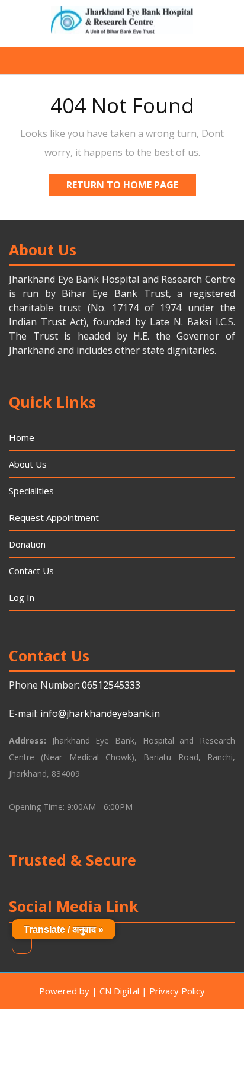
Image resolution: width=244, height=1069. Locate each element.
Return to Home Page (131, 187)
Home (21, 437)
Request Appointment (54, 517)
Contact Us (31, 571)
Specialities (31, 491)
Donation (27, 544)
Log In (21, 597)
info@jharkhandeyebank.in (100, 713)
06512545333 (111, 685)
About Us (28, 464)
